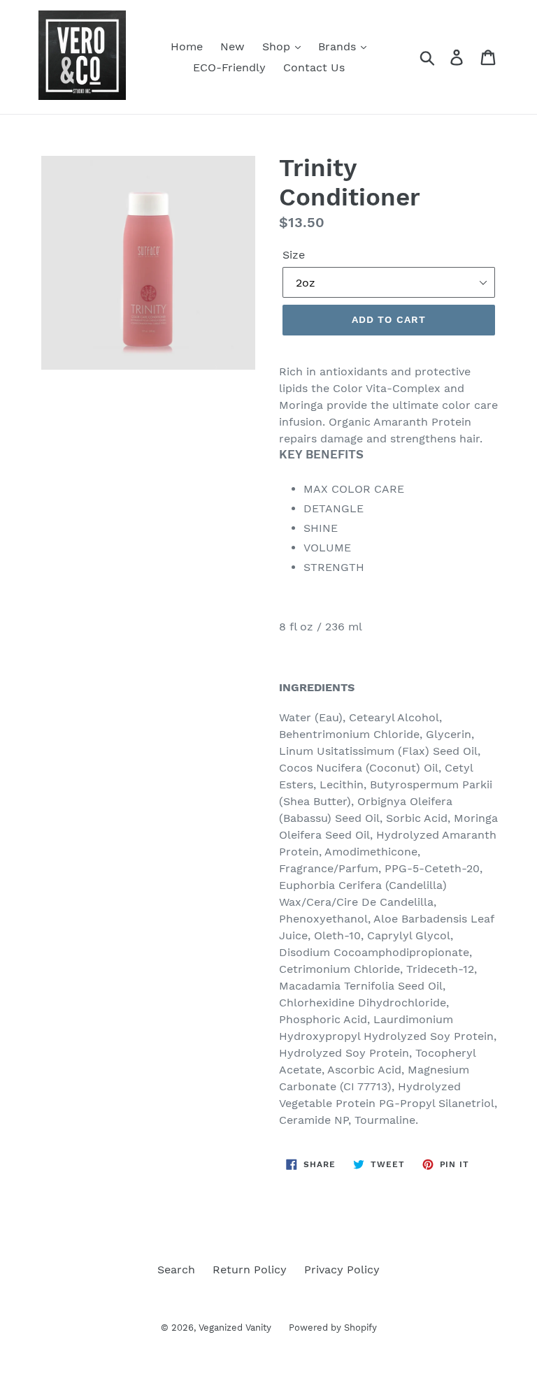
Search (176, 1269)
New (232, 46)
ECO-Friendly (229, 67)
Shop (278, 46)
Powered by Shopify (333, 1327)
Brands (338, 46)
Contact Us (314, 67)
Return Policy (250, 1269)
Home (187, 46)
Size (293, 254)
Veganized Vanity (235, 1327)
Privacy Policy (342, 1269)
